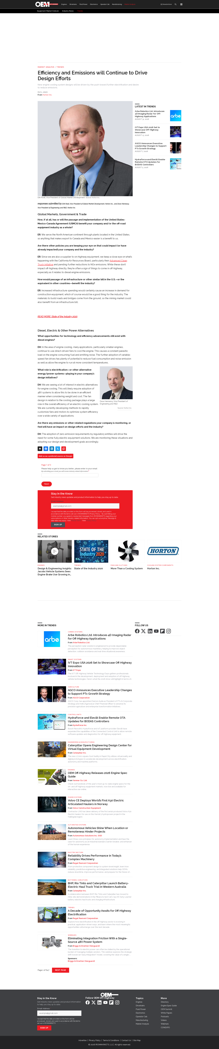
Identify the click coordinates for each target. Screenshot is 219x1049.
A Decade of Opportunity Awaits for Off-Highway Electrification (99, 912)
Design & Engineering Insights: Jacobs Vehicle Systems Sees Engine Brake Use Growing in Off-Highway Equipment (55, 571)
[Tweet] (57, 448)
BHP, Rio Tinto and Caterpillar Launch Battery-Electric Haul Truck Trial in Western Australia (98, 885)
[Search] (175, 4)
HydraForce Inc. (80, 725)
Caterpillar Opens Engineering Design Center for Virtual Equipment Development (100, 747)
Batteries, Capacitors (78, 880)
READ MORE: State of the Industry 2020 (57, 316)
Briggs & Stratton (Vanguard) (86, 946)
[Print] (40, 448)
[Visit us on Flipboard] (162, 631)
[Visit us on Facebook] (137, 631)
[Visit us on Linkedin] (150, 631)
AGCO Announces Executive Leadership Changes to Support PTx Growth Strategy (150, 146)
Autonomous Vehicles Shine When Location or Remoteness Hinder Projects (98, 829)
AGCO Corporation (81, 698)
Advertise (82, 1040)
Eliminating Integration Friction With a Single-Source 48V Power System (97, 940)
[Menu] (181, 4)
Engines (41, 565)
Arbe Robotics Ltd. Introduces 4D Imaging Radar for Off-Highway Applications (149, 114)
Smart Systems (74, 659)
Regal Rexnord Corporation (85, 863)
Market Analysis (46, 67)
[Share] (46, 448)
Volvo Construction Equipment (87, 808)
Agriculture (73, 687)
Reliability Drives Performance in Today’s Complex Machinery (94, 857)
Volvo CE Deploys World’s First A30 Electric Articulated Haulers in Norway (96, 802)
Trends (60, 67)
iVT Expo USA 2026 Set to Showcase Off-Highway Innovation (147, 130)
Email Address (58, 501)
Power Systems (75, 797)
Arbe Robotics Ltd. (81, 642)
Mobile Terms (76, 520)
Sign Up (58, 525)
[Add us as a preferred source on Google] (63, 448)
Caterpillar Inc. (79, 753)
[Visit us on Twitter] (143, 631)
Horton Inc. (47, 95)
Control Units (74, 714)
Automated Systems (77, 825)
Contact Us (126, 1040)
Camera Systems (75, 632)
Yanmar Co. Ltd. (80, 780)
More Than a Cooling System (127, 568)
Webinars (72, 935)
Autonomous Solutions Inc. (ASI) (87, 836)
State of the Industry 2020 (88, 568)
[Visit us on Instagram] (168, 631)
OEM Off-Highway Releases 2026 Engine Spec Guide (97, 774)
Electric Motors (75, 852)
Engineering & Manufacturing (81, 742)
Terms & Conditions (111, 1040)
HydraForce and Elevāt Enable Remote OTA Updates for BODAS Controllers (150, 162)
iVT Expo (77, 670)
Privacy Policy (91, 520)
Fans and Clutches (119, 565)
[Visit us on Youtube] (156, 631)
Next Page (60, 970)
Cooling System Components (160, 565)
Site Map (137, 1040)
